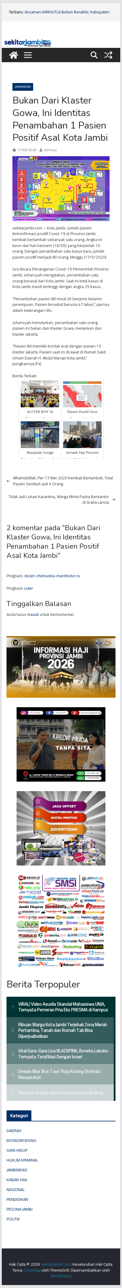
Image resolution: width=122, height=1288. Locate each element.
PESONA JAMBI (20, 1209)
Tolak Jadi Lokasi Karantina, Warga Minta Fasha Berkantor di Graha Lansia (59, 500)
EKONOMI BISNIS (21, 1140)
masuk (33, 614)
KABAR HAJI (17, 1180)
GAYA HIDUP (17, 1150)
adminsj (50, 150)
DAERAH (14, 1130)
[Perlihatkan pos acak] (108, 55)
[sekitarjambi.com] (61, 41)
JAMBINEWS (23, 87)
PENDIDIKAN (17, 1199)
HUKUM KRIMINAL (22, 1160)
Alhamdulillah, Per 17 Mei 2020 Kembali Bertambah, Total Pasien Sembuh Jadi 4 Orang (63, 481)
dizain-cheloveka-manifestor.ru (52, 576)
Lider (28, 588)
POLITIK (13, 1219)
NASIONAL (16, 1189)
